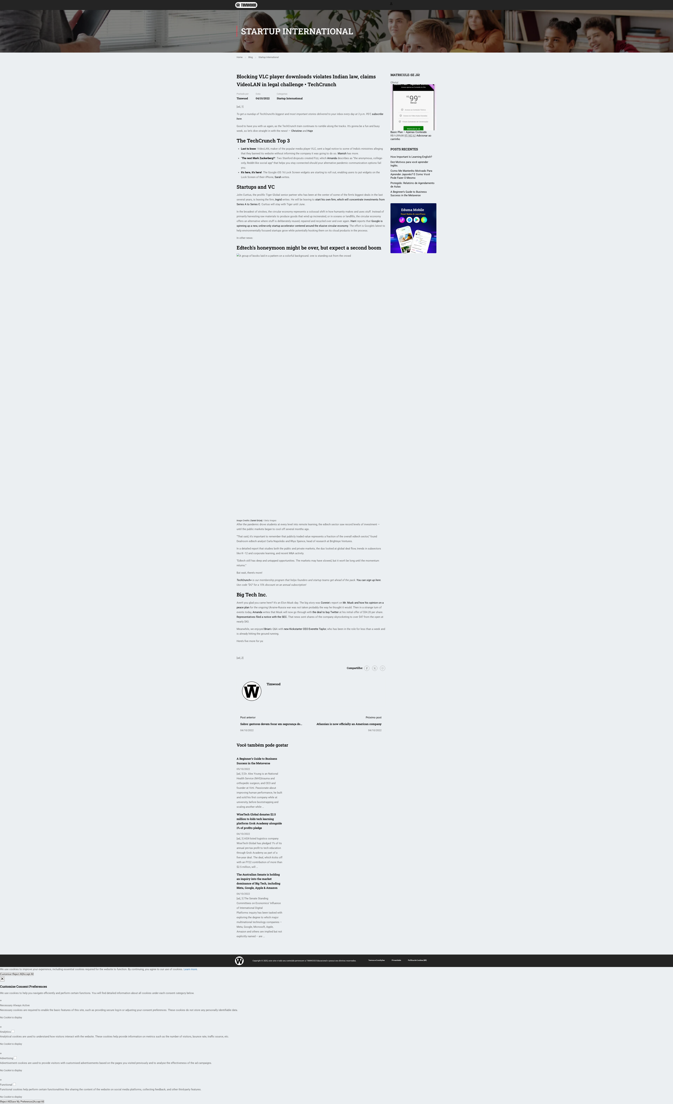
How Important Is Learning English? (411, 156)
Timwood (242, 98)
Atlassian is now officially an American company (349, 724)
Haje (310, 130)
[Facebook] (366, 668)
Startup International (269, 57)
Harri (353, 221)
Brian (267, 629)
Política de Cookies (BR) (417, 960)
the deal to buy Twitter (325, 612)
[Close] (2, 979)
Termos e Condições (376, 960)
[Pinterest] (382, 668)
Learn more (190, 969)
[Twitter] (374, 668)
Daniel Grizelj (256, 520)
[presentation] (388, 756)
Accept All (28, 974)
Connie (325, 602)
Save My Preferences (22, 1101)
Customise (5, 974)
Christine (296, 130)
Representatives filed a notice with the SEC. (262, 616)
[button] (388, 766)
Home (240, 57)
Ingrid (278, 199)
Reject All (17, 974)
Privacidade (396, 960)
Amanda (332, 158)
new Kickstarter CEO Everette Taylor (305, 629)
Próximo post (374, 717)
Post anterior (248, 717)
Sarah (277, 177)
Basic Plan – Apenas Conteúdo (408, 132)
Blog (250, 57)
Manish (342, 153)
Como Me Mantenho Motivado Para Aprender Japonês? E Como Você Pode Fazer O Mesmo (411, 174)
